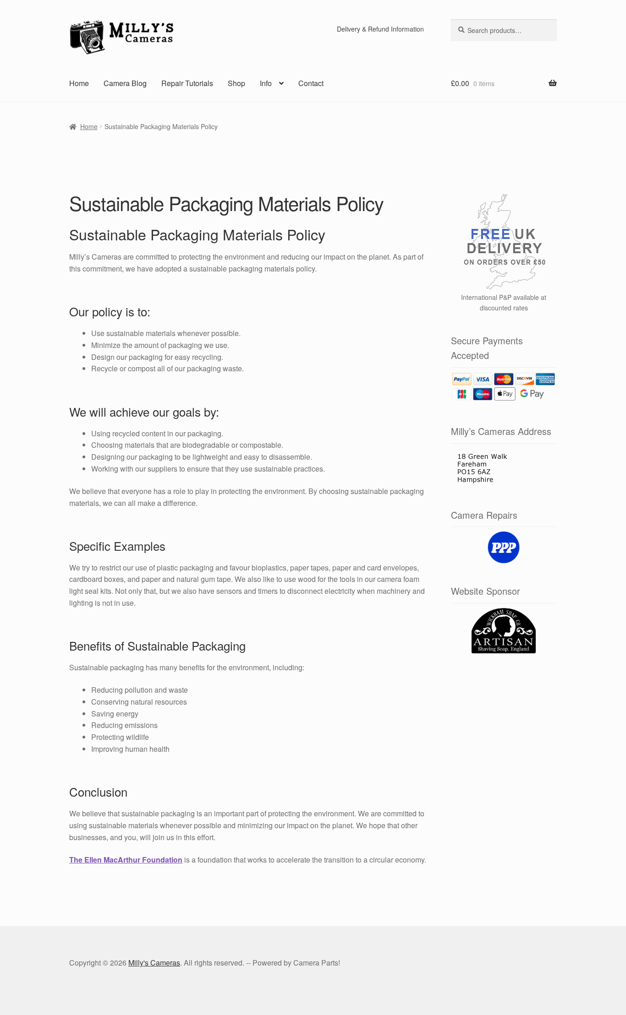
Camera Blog (125, 83)
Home (79, 83)
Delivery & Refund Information (380, 28)
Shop (236, 83)
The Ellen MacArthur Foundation (125, 859)
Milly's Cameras (154, 962)
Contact (311, 83)
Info (266, 83)
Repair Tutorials (187, 83)
